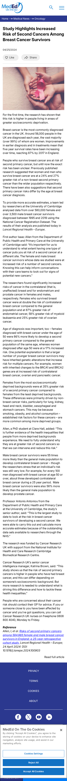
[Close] (61, 730)
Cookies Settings (33, 753)
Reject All (33, 762)
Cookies (33, 691)
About (33, 701)
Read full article (54, 657)
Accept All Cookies (33, 771)
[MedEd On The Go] (12, 7)
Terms (33, 681)
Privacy (33, 671)
